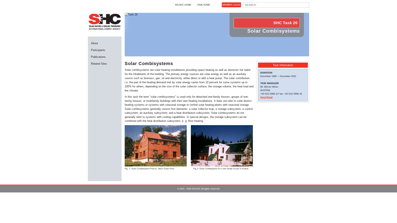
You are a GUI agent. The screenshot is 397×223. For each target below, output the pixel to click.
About (94, 43)
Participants (98, 50)
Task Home (203, 5)
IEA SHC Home (183, 5)
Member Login (231, 5)
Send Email (266, 97)
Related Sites (99, 63)
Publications (98, 56)
